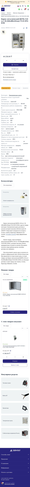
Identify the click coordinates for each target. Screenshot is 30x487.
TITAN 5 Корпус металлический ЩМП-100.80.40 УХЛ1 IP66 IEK (14, 295)
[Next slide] (27, 276)
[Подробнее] (9, 306)
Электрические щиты (6, 14)
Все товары (6, 274)
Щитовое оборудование (18, 13)
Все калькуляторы (8, 185)
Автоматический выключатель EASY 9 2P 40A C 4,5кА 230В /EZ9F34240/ (14, 346)
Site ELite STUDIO (9, 484)
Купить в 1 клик (15, 365)
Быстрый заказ (15, 68)
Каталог (9, 13)
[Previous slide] (22, 276)
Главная (3, 13)
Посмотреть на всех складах (9, 79)
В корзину (15, 361)
